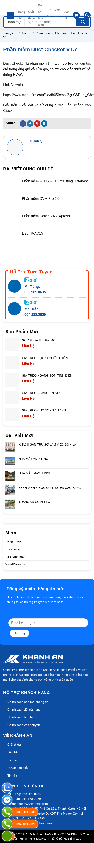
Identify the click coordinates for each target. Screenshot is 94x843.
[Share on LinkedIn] (44, 123)
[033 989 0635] (7, 812)
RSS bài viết (13, 549)
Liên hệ (67, 15)
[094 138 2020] (7, 824)
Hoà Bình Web (72, 838)
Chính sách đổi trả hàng (24, 709)
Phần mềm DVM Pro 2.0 (40, 198)
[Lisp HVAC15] (11, 239)
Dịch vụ (57, 13)
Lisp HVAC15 (32, 233)
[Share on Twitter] (30, 123)
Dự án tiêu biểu (41, 15)
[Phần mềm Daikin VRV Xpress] (11, 221)
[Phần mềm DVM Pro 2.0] (11, 204)
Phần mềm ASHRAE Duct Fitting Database (55, 181)
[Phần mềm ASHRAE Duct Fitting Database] (11, 186)
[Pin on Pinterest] (37, 123)
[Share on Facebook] (23, 123)
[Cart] (76, 15)
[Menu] (10, 15)
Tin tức (49, 13)
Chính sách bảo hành (22, 717)
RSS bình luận (15, 556)
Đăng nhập (13, 541)
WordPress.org (15, 564)
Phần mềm (43, 33)
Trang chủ (21, 15)
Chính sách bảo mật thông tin (27, 702)
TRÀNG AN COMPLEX (34, 502)
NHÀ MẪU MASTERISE (35, 473)
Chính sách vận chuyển (23, 725)
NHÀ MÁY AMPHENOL (34, 459)
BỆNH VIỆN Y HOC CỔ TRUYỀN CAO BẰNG (50, 487)
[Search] (87, 15)
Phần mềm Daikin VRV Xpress (46, 216)
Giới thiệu (31, 15)
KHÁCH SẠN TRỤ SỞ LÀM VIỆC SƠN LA (47, 444)
